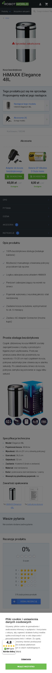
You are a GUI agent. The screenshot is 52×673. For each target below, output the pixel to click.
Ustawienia (26, 659)
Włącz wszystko (26, 666)
